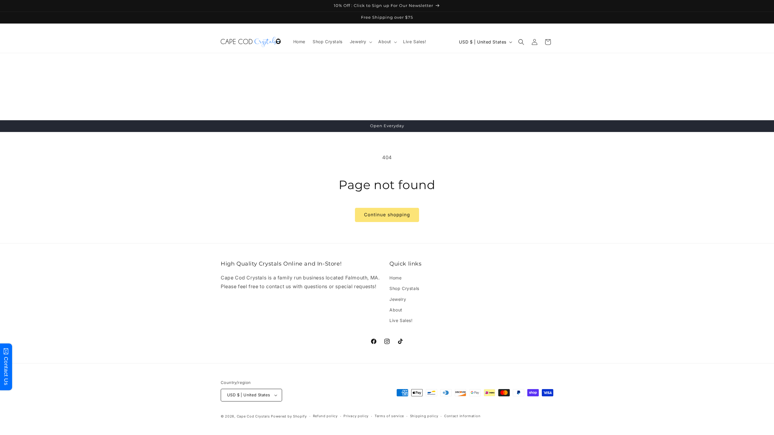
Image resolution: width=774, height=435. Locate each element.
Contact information (462, 416)
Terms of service (389, 416)
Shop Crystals (404, 288)
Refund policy (325, 416)
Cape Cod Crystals (253, 416)
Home (395, 277)
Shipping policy (424, 416)
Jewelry (397, 299)
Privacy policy (356, 416)
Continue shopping (387, 215)
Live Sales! (401, 320)
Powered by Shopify (289, 416)
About (395, 309)
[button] (360, 41)
